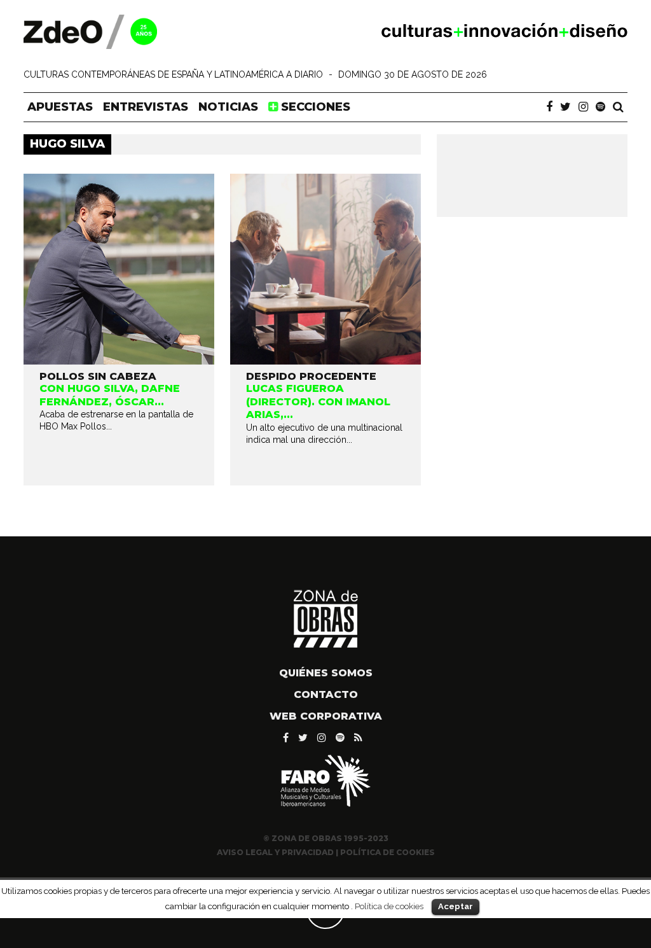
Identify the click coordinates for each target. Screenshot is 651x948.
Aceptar (455, 906)
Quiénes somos (326, 673)
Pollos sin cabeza (97, 376)
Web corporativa (326, 716)
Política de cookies (389, 906)
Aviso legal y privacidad (275, 852)
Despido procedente (311, 376)
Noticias (228, 107)
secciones (314, 107)
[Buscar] (618, 107)
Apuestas (60, 107)
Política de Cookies (387, 852)
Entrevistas (145, 107)
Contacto (326, 694)
